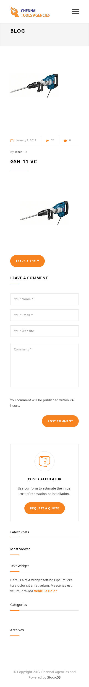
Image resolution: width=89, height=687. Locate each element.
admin (18, 151)
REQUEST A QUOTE (44, 508)
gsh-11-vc (23, 161)
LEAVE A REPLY (27, 261)
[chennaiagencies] (41, 11)
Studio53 (54, 677)
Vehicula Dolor (45, 591)
